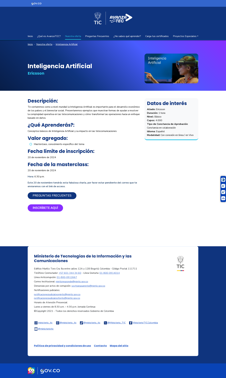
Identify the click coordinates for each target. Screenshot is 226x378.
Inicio (30, 36)
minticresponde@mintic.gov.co (72, 281)
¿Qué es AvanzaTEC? (49, 36)
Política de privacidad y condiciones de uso (62, 345)
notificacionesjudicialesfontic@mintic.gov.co (57, 298)
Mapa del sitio (119, 345)
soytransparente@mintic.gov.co (88, 286)
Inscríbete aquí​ (45, 208)
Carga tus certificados (157, 36)
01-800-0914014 (109, 273)
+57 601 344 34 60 (70, 273)
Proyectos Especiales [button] (184, 36)
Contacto (100, 345)
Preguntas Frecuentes (97, 36)
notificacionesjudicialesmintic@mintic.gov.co (57, 294)
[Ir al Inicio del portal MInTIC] (180, 263)
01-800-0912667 (67, 277)
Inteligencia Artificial (67, 44)
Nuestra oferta (73, 36)
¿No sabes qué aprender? (127, 36)
